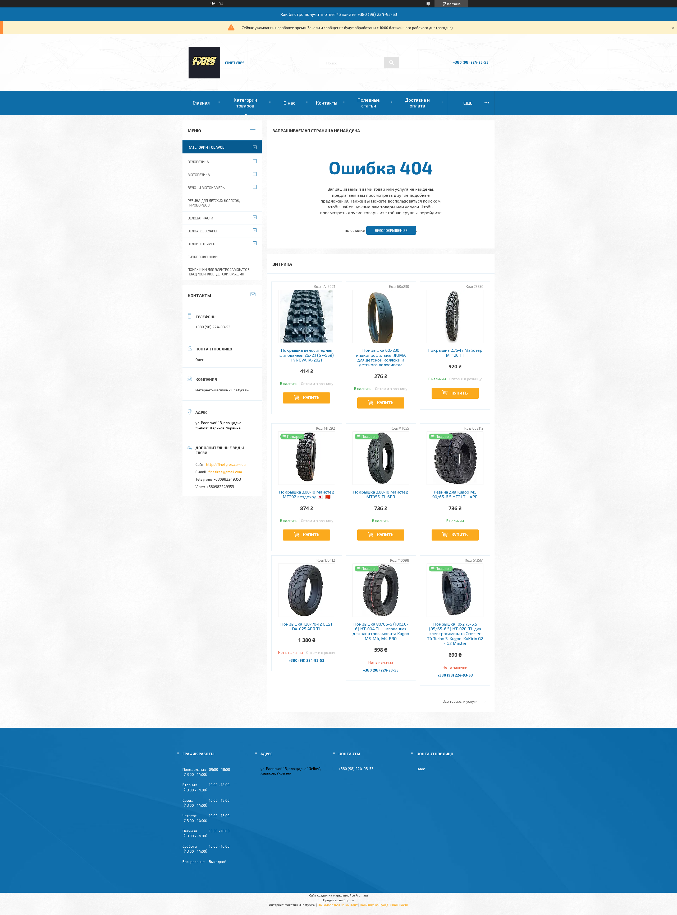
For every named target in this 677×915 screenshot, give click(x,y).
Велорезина (198, 162)
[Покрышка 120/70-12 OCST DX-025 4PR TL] (306, 590)
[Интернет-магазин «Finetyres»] (204, 77)
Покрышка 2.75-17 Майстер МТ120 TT (455, 352)
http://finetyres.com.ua (226, 464)
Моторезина (199, 175)
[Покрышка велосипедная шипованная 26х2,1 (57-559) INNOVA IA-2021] (306, 316)
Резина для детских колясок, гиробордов (214, 203)
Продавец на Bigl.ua (338, 900)
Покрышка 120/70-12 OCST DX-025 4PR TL (306, 626)
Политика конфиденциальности (384, 905)
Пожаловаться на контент (338, 905)
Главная (201, 103)
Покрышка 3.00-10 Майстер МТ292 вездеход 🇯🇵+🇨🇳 (306, 494)
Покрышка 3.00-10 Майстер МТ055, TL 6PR (380, 494)
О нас (289, 103)
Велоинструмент (202, 244)
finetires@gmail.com (225, 472)
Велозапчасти (200, 218)
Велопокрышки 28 (391, 230)
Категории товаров (245, 103)
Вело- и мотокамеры (207, 188)
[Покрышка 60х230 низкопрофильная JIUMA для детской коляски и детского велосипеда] (381, 316)
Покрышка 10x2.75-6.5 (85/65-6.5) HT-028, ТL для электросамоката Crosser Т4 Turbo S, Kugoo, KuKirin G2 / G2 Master (455, 634)
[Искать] (391, 62)
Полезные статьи (368, 103)
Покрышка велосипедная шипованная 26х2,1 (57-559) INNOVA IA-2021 (306, 355)
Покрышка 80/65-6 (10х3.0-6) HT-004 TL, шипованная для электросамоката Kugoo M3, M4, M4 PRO (381, 631)
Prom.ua (362, 895)
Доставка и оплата (417, 103)
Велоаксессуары (202, 231)
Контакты (326, 103)
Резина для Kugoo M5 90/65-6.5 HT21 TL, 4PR (455, 494)
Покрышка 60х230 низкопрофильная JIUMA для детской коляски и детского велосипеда (381, 357)
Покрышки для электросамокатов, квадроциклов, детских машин (219, 272)
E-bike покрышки (203, 257)
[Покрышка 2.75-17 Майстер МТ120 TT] (455, 316)
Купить (311, 397)
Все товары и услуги (460, 701)
